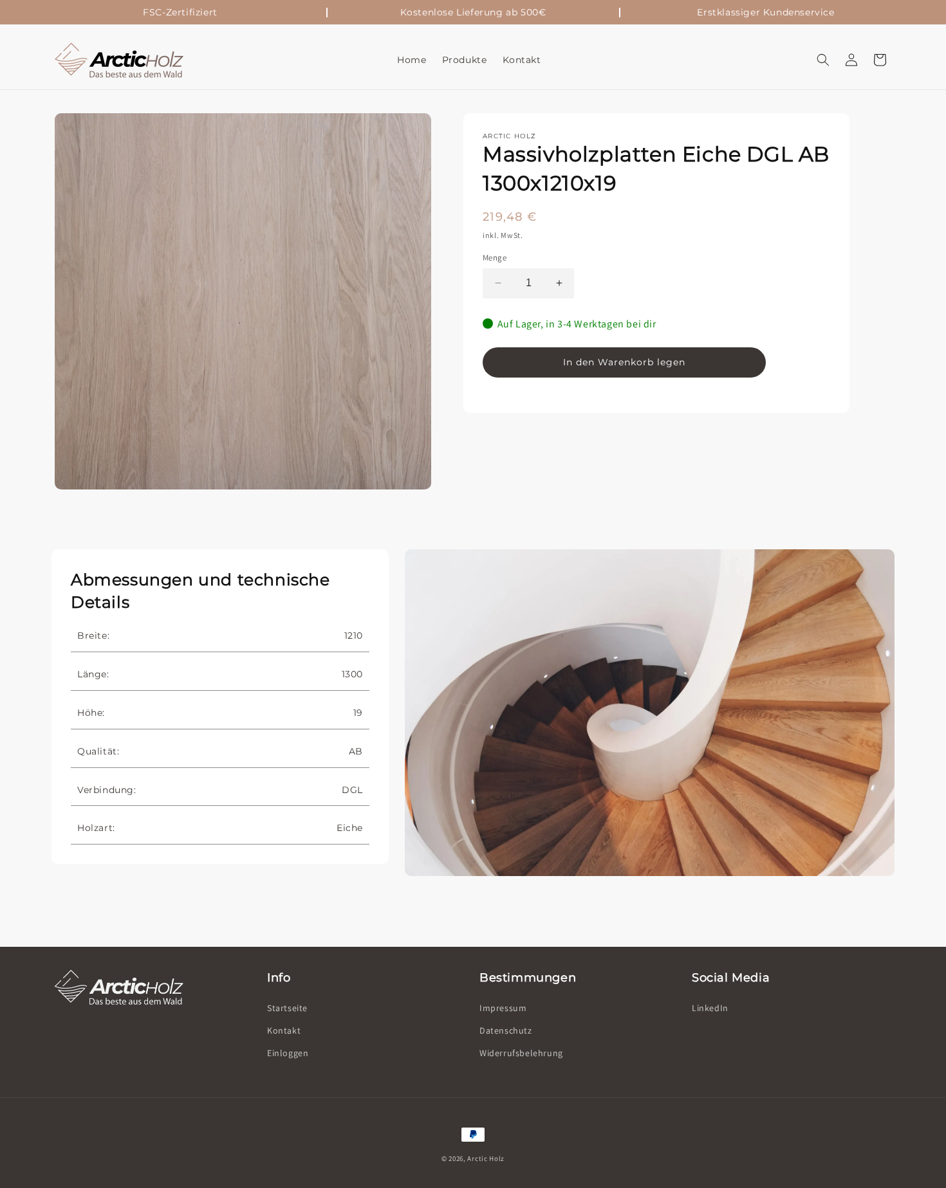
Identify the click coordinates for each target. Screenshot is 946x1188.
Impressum (502, 1008)
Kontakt (284, 1030)
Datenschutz (505, 1030)
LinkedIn (710, 1008)
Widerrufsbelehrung (521, 1053)
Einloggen (287, 1053)
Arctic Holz (486, 1158)
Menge (494, 257)
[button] (823, 60)
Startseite (287, 1008)
